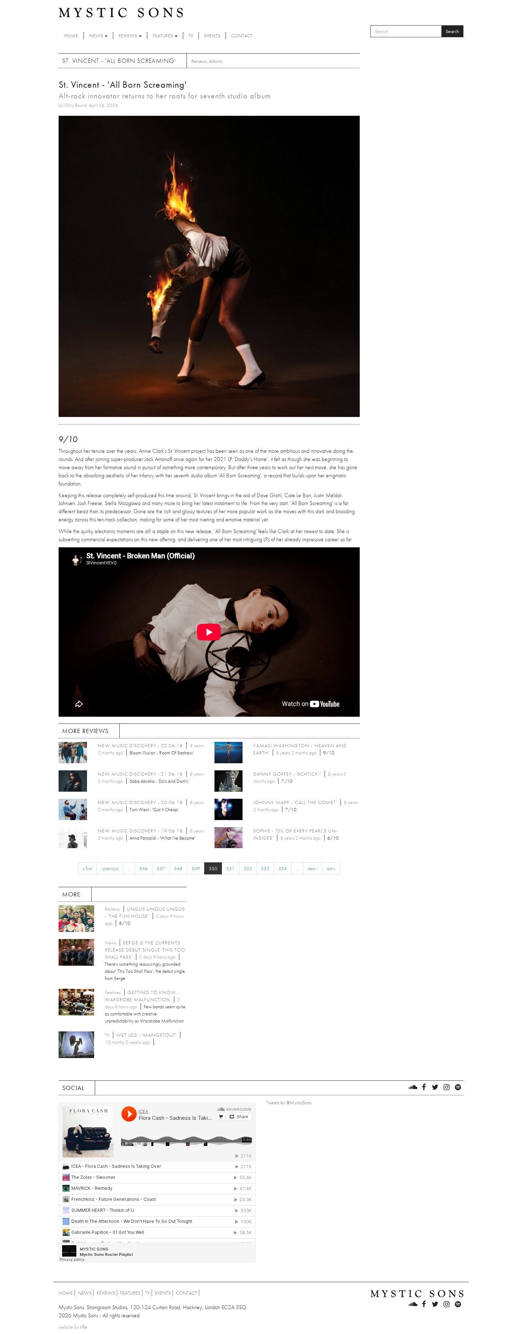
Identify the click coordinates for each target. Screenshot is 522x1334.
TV (191, 35)
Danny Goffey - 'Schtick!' (287, 774)
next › (312, 868)
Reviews (128, 35)
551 (230, 868)
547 (161, 868)
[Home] (121, 12)
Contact (241, 35)
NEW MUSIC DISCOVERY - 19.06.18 (140, 831)
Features (163, 35)
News (96, 35)
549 (195, 868)
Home (71, 35)
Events (212, 35)
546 (143, 868)
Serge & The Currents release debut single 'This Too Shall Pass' (145, 949)
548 (178, 868)
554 (282, 868)
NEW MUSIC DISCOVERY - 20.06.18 (140, 802)
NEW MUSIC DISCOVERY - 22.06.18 (140, 745)
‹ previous (110, 868)
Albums (215, 61)
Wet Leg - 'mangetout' (146, 1035)
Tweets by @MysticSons (288, 1102)
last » (331, 868)
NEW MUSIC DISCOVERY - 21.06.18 (140, 774)
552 (248, 868)
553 (265, 868)
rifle (83, 1327)
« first (87, 868)
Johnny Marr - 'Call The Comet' (295, 802)
